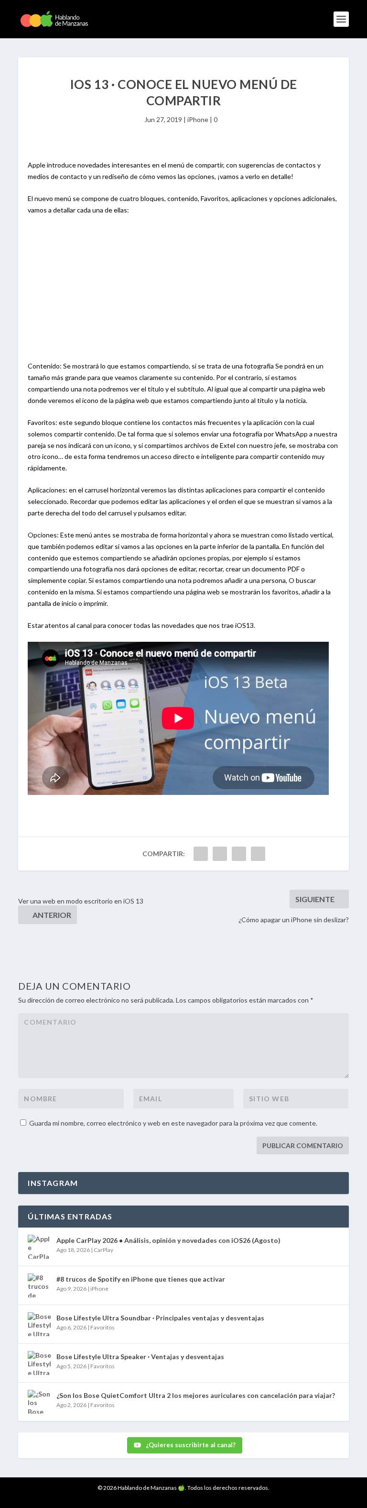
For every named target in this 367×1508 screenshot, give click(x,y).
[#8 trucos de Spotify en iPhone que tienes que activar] (40, 1285)
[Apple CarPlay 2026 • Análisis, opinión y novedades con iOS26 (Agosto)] (40, 1247)
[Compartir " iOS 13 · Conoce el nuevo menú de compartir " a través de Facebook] (200, 853)
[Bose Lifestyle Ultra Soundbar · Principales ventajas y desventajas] (40, 1324)
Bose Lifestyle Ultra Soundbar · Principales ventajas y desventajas (160, 1318)
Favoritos (102, 1327)
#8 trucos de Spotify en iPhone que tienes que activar (140, 1279)
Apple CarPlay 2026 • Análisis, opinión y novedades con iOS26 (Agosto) (168, 1240)
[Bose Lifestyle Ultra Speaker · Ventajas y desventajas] (40, 1363)
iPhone (197, 119)
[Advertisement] (183, 293)
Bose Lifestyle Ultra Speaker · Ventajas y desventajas (140, 1356)
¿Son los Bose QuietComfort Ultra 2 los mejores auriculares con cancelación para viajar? (195, 1395)
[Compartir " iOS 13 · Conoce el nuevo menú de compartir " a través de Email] (258, 853)
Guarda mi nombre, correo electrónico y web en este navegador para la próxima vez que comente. (173, 1123)
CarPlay (103, 1249)
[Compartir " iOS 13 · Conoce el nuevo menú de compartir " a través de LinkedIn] (238, 853)
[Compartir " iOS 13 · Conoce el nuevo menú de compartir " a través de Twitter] (219, 853)
